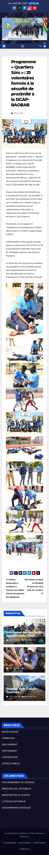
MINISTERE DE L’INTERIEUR (16, 789)
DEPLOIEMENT (9, 744)
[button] (40, 46)
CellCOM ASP (30, 640)
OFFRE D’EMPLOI (11, 764)
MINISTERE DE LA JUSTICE (16, 795)
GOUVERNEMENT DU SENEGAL (18, 782)
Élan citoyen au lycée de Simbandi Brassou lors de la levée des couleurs (34, 584)
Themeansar (24, 837)
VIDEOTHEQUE (25, 843)
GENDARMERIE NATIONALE (16, 808)
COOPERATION (10, 757)
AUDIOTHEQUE (39, 843)
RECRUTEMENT (10, 732)
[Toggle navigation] (22, 46)
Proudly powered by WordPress (17, 833)
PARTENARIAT (9, 751)
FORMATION (8, 738)
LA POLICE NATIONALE (14, 801)
